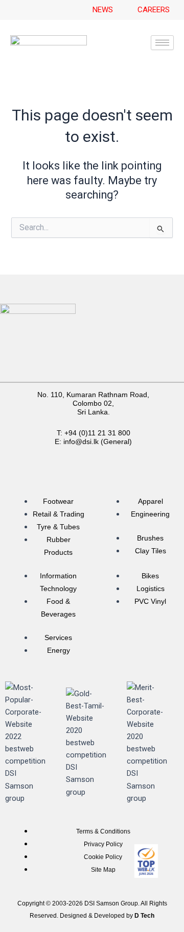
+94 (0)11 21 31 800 (97, 433)
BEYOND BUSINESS (49, 372)
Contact (132, 358)
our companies (132, 372)
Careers (52, 358)
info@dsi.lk (81, 441)
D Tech (144, 915)
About (92, 358)
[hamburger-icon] (162, 42)
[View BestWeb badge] (146, 861)
